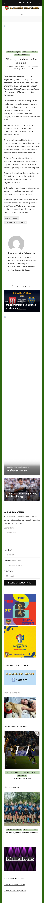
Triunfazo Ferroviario (16, 470)
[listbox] (22, 755)
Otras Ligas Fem (30, 829)
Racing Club (9, 489)
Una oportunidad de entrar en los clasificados (20, 306)
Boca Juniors (9, 301)
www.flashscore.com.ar (14, 884)
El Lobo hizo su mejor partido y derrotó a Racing (21, 494)
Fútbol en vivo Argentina (15, 891)
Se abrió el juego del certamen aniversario (22, 832)
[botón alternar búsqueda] (39, 2)
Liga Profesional (30, 52)
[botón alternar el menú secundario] (4, 2)
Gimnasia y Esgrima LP (13, 486)
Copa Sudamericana (27, 772)
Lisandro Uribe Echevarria (16, 67)
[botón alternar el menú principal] (22, 14)
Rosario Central (22, 55)
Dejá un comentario (29, 69)
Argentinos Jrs (13, 52)
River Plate (33, 775)
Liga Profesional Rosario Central (15, 222)
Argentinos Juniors (11, 218)
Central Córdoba (11, 467)
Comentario (9, 528)
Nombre (8, 550)
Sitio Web (8, 571)
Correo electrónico (12, 560)
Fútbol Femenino (14, 829)
